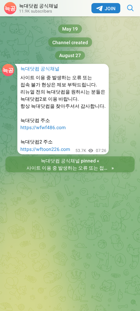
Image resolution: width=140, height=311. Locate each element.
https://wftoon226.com (45, 149)
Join (110, 8)
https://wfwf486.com (43, 127)
